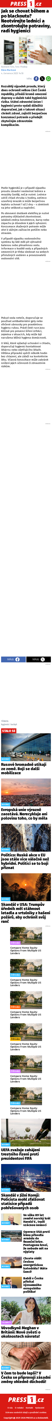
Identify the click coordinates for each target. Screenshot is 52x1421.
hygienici (5, 724)
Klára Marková (8, 70)
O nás (10, 1408)
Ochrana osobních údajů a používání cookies (25, 1412)
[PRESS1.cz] (26, 3)
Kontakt (29, 1408)
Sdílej (10, 659)
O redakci (19, 1408)
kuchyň (14, 724)
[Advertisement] (26, 158)
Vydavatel (39, 1408)
